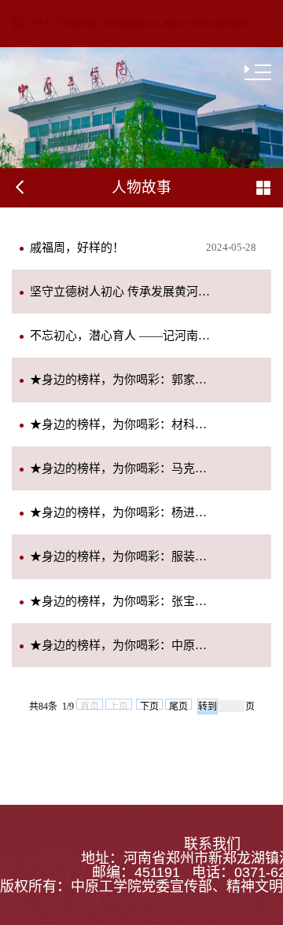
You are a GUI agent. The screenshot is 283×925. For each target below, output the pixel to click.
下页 (149, 705)
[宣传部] (130, 23)
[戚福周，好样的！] (77, 265)
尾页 (178, 705)
